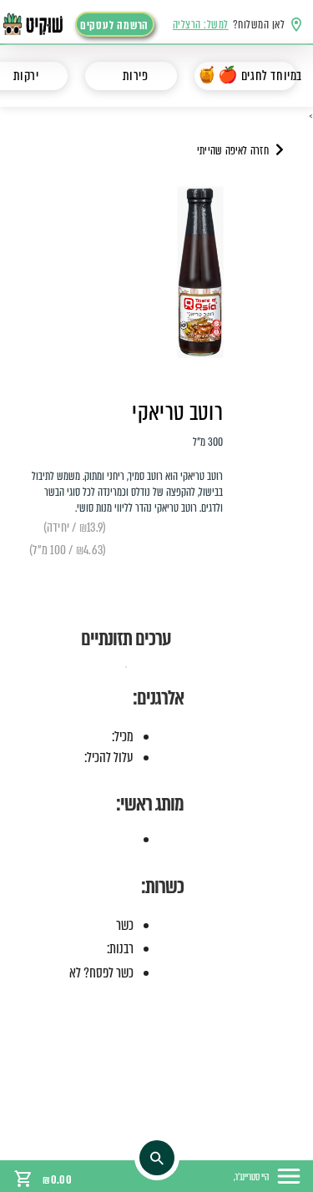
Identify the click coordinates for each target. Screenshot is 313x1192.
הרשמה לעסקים (114, 25)
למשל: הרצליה (201, 25)
